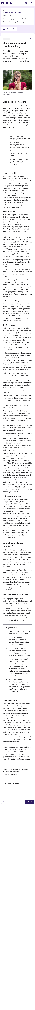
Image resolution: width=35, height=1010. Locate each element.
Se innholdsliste (10, 29)
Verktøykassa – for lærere (12, 13)
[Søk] (26, 3)
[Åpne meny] (32, 3)
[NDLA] (6, 3)
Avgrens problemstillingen (16, 594)
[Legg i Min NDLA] (30, 39)
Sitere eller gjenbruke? (12, 783)
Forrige (7, 802)
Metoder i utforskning (9, 16)
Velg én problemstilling (14, 101)
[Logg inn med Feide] (21, 3)
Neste (28, 802)
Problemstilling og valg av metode (13, 19)
